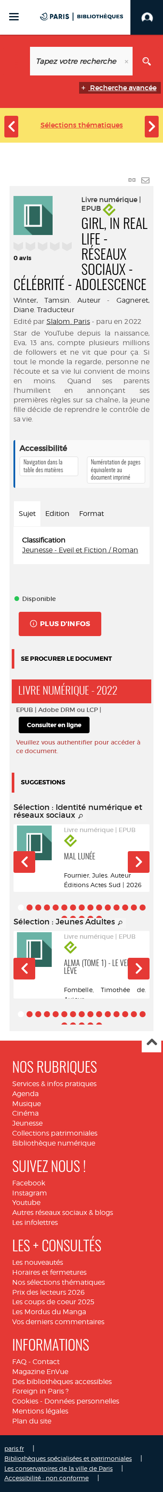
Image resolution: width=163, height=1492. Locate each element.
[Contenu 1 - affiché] (21, 907)
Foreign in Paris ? (40, 1391)
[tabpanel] (81, 545)
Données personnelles (81, 1401)
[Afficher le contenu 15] (143, 907)
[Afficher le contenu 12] (116, 907)
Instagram (29, 1193)
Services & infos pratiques (54, 1084)
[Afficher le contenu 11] (108, 907)
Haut (151, 1043)
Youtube (26, 1202)
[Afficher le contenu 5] (56, 907)
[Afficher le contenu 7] (73, 907)
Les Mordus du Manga (49, 1312)
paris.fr (14, 1448)
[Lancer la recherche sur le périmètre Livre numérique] (147, 61)
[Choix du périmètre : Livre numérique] (16, 61)
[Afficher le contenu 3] (38, 907)
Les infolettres (35, 1222)
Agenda (25, 1094)
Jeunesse (27, 1123)
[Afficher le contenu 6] (64, 907)
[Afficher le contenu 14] (134, 907)
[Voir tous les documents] (80, 816)
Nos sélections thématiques (58, 1282)
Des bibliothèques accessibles (62, 1382)
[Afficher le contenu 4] (47, 907)
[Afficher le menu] (14, 17)
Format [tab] (91, 513)
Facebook (28, 1183)
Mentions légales (40, 1411)
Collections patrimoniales (54, 1133)
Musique (26, 1104)
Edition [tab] (57, 513)
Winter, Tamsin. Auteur (56, 300)
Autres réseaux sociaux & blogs (62, 1212)
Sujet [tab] (27, 513)
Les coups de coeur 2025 (53, 1302)
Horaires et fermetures (49, 1272)
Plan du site (31, 1421)
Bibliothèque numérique (53, 1143)
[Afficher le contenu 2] (30, 907)
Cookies (25, 1401)
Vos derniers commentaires (58, 1322)
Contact (46, 1362)
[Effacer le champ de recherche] (127, 61)
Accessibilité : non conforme (46, 1478)
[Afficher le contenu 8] (82, 907)
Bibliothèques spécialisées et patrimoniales (68, 1458)
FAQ (19, 1362)
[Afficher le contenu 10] (99, 907)
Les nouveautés (37, 1262)
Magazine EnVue (40, 1372)
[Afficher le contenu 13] (125, 907)
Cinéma (25, 1113)
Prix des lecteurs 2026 (48, 1292)
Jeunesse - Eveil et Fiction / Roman (80, 550)
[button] (24, 862)
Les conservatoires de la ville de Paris (58, 1468)
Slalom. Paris (68, 321)
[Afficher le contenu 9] (90, 907)
